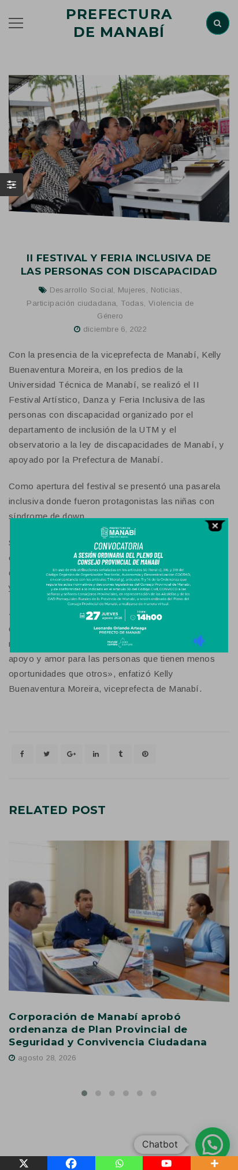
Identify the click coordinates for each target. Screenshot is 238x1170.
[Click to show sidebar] (11, 184)
